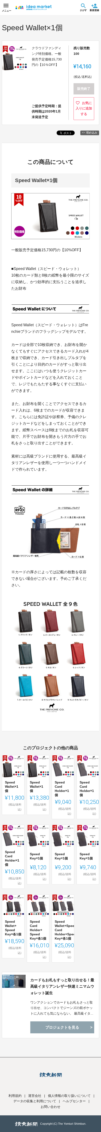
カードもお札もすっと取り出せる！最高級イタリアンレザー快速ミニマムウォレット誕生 (62, 986)
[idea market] (34, 7)
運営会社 (34, 1096)
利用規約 (15, 1096)
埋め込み (91, 132)
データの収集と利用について (34, 1101)
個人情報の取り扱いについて (69, 1096)
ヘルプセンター (74, 1101)
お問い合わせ (50, 1107)
